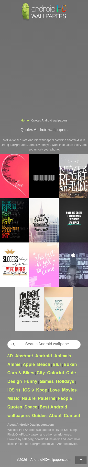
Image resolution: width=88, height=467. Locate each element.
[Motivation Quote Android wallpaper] (73, 220)
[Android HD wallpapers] (44, 20)
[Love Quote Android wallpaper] (14, 176)
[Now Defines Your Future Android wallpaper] (58, 309)
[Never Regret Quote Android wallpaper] (73, 176)
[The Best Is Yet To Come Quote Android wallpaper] (44, 264)
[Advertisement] (44, 69)
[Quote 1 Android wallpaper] (29, 309)
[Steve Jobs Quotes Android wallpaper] (73, 264)
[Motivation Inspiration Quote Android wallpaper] (14, 220)
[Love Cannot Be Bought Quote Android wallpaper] (44, 176)
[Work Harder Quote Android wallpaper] (14, 264)
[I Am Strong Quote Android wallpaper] (44, 220)
